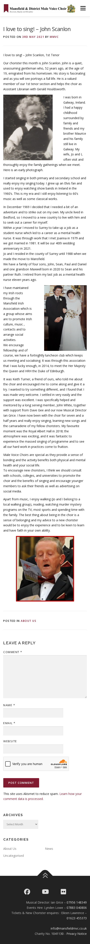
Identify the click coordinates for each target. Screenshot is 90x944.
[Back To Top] (45, 875)
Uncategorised (13, 856)
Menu (83, 8)
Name (9, 705)
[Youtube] (45, 892)
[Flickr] (63, 892)
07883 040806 (77, 908)
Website (10, 741)
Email (9, 723)
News (49, 849)
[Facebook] (27, 892)
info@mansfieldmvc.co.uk (69, 928)
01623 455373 (77, 918)
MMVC (54, 37)
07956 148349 (77, 902)
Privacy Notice (76, 934)
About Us (28, 621)
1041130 (57, 934)
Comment (12, 652)
